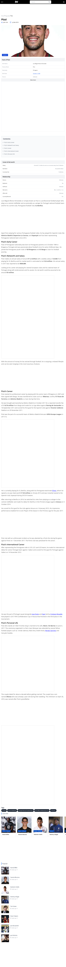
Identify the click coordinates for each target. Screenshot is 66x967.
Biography (7, 16)
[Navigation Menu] (64, 2)
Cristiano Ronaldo (56, 614)
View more (33, 80)
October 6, (35, 73)
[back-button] (2, 2)
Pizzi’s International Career (11, 151)
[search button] (49, 2)
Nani (43, 614)
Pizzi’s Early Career (9, 142)
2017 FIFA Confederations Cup (42, 810)
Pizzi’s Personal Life (9, 154)
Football (4, 810)
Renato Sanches (50, 631)
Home (2, 16)
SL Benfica (53, 810)
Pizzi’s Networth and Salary (11, 145)
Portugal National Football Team (25, 810)
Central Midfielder (12, 810)
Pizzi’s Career (7, 148)
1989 (39, 73)
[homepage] (16, 2)
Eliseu (54, 491)
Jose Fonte (35, 614)
